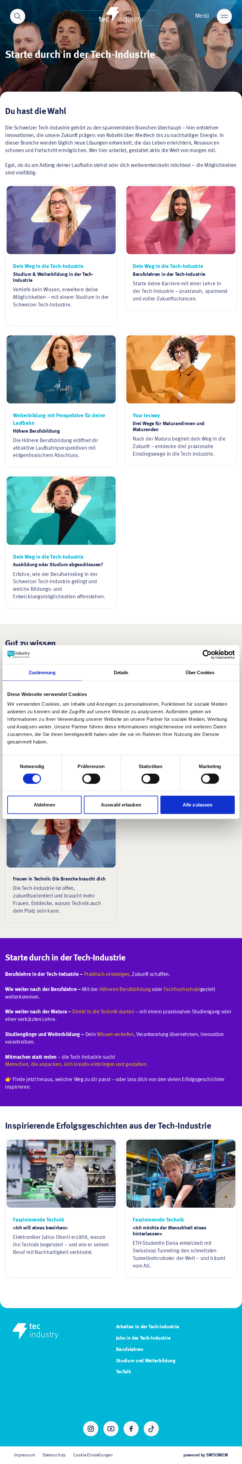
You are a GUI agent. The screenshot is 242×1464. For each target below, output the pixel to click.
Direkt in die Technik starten (103, 1012)
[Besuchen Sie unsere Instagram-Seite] (90, 1428)
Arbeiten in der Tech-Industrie (147, 1327)
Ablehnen (44, 804)
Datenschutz (54, 1455)
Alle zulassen (197, 804)
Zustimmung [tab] (42, 672)
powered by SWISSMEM (205, 1455)
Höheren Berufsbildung (125, 989)
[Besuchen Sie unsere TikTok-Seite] (151, 1428)
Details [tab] (121, 672)
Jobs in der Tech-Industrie (143, 1338)
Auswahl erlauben (121, 804)
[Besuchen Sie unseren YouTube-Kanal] (110, 1428)
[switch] (91, 778)
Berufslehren (129, 1349)
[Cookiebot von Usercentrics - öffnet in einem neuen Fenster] (207, 654)
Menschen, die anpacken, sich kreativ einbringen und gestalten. (76, 1064)
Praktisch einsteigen (106, 974)
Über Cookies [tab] (200, 672)
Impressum (24, 1455)
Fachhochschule (182, 989)
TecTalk (123, 1372)
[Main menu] (224, 16)
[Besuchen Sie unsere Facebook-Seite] (131, 1428)
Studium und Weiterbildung (146, 1361)
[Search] (17, 16)
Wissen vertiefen (115, 1034)
